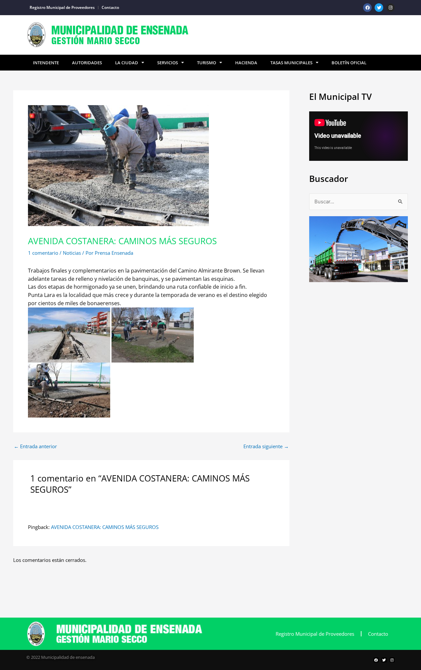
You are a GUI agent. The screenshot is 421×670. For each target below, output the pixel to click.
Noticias (72, 252)
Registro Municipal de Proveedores (62, 7)
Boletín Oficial (349, 63)
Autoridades (87, 63)
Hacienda (246, 63)
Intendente (46, 63)
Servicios (167, 63)
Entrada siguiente (266, 446)
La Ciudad (126, 63)
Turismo (206, 63)
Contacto (110, 7)
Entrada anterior (35, 446)
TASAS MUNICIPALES (291, 63)
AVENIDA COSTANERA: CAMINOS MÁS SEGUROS (105, 527)
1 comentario (43, 252)
